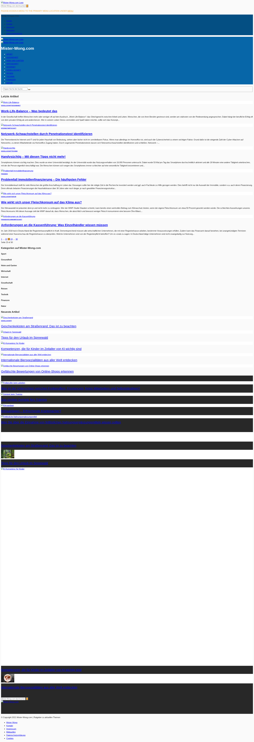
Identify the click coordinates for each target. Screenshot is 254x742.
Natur (9, 83)
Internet (11, 67)
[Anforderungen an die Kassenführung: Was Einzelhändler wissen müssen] (18, 216)
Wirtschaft (12, 64)
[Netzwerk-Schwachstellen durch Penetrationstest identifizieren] (29, 125)
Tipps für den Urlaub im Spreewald (24, 337)
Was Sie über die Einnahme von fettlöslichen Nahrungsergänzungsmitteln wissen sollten (61, 422)
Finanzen (11, 80)
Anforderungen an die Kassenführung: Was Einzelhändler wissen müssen (54, 225)
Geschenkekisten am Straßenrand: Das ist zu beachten (38, 326)
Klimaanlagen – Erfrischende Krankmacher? (31, 411)
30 (17, 239)
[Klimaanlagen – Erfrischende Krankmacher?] (7, 405)
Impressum (10, 27)
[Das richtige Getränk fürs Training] (11, 394)
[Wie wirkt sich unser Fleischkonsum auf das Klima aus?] (26, 193)
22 (6, 239)
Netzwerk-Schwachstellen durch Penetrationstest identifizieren (46, 134)
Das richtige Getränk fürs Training (24, 399)
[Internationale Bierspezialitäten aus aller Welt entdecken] (26, 354)
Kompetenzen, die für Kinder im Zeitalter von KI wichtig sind (41, 349)
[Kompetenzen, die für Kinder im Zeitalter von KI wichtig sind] (12, 343)
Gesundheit (12, 57)
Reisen (9, 73)
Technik (10, 76)
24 (11, 239)
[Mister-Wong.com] (12, 2)
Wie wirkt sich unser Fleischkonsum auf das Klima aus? (41, 202)
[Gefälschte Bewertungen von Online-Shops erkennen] (25, 366)
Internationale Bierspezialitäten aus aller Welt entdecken (39, 360)
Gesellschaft (13, 70)
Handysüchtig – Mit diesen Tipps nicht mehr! (33, 156)
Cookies (9, 24)
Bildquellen (10, 30)
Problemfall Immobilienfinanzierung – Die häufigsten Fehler (43, 179)
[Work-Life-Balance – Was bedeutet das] (10, 102)
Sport (9, 54)
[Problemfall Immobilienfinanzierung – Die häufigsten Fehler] (17, 171)
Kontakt (9, 21)
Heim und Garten (15, 61)
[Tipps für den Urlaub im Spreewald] (11, 332)
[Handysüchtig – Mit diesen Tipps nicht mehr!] (8, 148)
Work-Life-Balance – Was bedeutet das (29, 111)
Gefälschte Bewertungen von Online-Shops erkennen (37, 371)
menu (70, 11)
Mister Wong (11, 722)
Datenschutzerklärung (14, 34)
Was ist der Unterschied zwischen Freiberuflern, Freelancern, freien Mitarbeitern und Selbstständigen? (70, 388)
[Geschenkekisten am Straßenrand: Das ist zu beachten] (17, 317)
